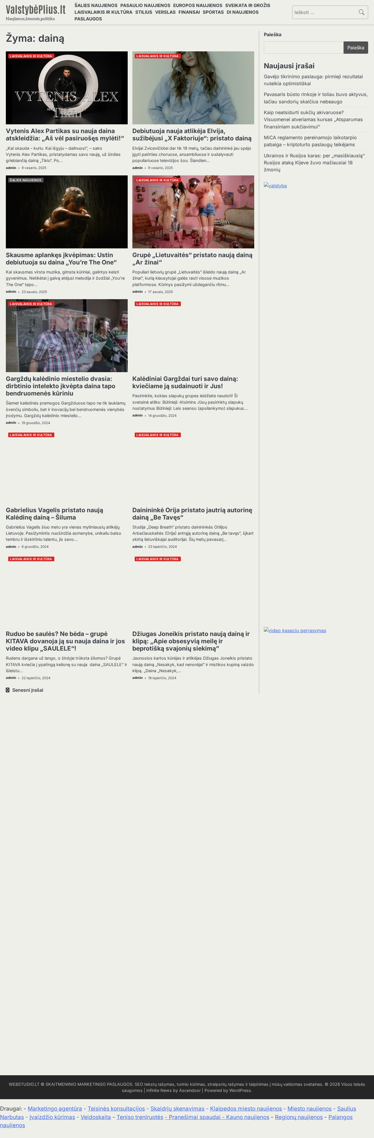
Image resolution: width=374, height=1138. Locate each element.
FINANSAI (189, 12)
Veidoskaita (96, 1117)
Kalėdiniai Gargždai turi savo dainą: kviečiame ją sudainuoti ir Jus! (185, 382)
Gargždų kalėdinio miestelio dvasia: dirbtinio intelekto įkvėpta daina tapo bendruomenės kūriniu (60, 386)
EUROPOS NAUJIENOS (197, 5)
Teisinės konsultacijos (116, 1108)
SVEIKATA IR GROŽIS (247, 5)
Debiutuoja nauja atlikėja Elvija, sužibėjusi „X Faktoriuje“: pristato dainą (192, 134)
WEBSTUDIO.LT (24, 1084)
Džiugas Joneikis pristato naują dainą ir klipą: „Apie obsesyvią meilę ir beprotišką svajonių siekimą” (191, 641)
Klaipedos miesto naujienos (246, 1108)
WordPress (240, 1090)
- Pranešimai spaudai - (195, 1117)
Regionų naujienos (299, 1117)
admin (11, 168)
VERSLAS (165, 12)
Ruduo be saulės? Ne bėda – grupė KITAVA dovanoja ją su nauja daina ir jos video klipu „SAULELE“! (65, 641)
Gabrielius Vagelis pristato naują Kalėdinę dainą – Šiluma (54, 513)
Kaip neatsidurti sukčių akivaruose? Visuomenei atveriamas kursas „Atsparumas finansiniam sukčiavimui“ (313, 119)
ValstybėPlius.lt (36, 8)
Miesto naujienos (310, 1108)
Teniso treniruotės (140, 1117)
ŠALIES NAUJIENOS (96, 5)
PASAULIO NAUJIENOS (145, 5)
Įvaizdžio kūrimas (52, 1117)
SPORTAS (213, 12)
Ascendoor (190, 1090)
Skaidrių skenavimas (177, 1108)
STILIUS (143, 12)
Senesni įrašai (27, 690)
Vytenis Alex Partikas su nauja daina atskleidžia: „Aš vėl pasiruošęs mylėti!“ (65, 134)
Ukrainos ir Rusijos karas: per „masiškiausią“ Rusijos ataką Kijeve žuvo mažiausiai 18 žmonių (314, 163)
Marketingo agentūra (55, 1108)
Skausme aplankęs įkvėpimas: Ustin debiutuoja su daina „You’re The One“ (61, 258)
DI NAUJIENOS (243, 12)
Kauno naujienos (247, 1117)
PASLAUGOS (88, 19)
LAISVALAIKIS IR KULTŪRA (103, 12)
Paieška (272, 34)
